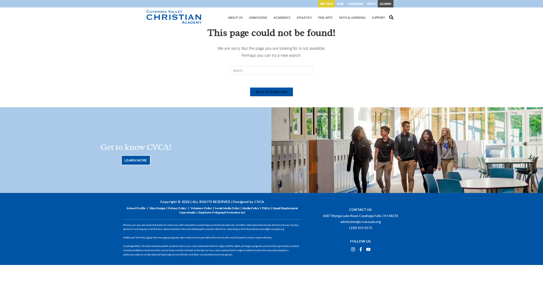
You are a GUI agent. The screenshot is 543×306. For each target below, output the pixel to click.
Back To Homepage (271, 92)
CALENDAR (355, 4)
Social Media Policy (227, 208)
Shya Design (157, 208)
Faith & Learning (352, 18)
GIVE (340, 4)
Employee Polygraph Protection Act (221, 212)
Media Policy (250, 208)
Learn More (136, 160)
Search (391, 17)
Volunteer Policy (201, 208)
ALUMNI (385, 4)
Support (378, 18)
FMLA (266, 208)
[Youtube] (368, 249)
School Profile (136, 208)
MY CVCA (326, 4)
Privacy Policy (177, 208)
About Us (235, 18)
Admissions (258, 18)
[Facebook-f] (360, 249)
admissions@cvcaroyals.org (360, 222)
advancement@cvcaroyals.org (268, 229)
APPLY (371, 4)
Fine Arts (325, 18)
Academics (282, 18)
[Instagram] (353, 249)
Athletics (304, 18)
